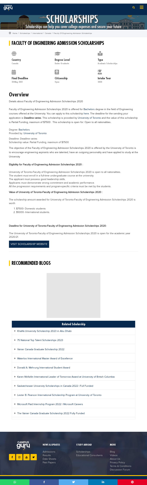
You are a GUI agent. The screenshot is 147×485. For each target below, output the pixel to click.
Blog (112, 451)
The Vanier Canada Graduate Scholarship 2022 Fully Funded (51, 413)
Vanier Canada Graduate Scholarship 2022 (40, 349)
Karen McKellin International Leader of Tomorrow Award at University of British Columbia (66, 376)
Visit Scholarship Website (29, 244)
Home (15, 33)
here (86, 113)
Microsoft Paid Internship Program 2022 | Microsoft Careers (50, 404)
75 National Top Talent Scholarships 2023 (40, 340)
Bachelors (89, 109)
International (37, 33)
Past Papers (49, 462)
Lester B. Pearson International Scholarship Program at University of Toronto (59, 395)
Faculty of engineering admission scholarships (73, 33)
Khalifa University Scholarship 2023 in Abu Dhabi (44, 331)
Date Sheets (49, 459)
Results (47, 455)
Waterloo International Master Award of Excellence (45, 358)
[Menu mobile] (141, 7)
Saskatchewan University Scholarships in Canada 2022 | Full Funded (55, 386)
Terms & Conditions (120, 466)
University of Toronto (89, 118)
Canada (48, 33)
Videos (114, 455)
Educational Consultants (89, 455)
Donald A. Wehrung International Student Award (43, 367)
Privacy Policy (117, 462)
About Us (115, 459)
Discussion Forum (120, 469)
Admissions (49, 451)
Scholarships (25, 33)
